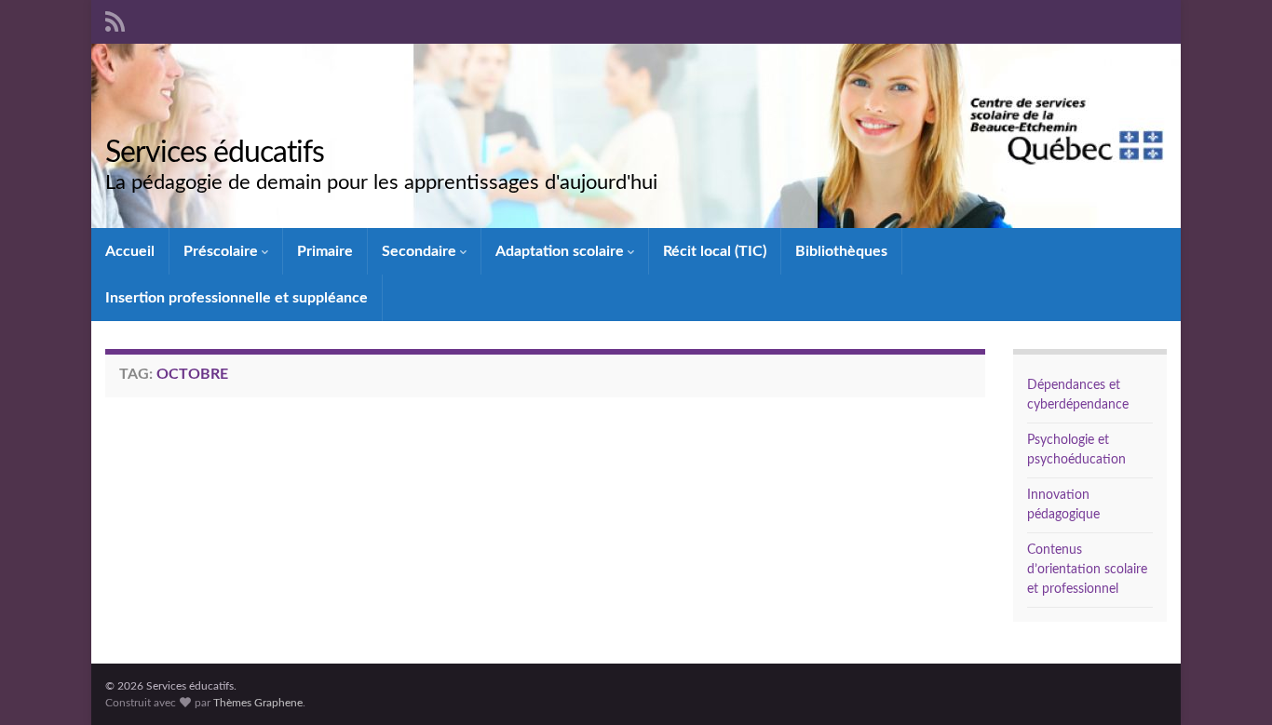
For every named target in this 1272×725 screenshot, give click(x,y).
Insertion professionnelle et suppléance (236, 297)
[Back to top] (1230, 683)
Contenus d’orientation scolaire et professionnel (1087, 570)
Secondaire (421, 251)
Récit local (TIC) (714, 251)
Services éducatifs (214, 153)
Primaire (325, 251)
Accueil (130, 251)
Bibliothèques (841, 251)
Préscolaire (222, 251)
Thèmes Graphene (258, 702)
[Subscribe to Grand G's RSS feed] (115, 20)
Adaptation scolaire (561, 251)
